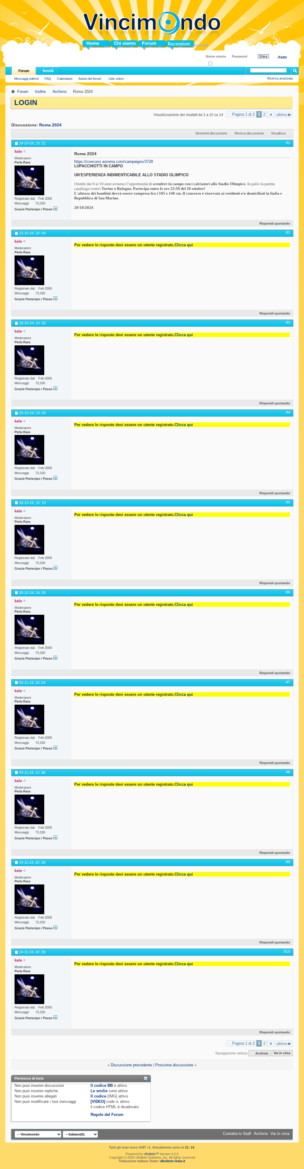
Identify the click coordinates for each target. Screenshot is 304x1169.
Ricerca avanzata (280, 78)
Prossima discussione (174, 1065)
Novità (48, 71)
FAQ (48, 78)
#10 (287, 951)
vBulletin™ (151, 1154)
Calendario (64, 78)
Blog (170, 45)
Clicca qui (184, 245)
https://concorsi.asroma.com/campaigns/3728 (113, 161)
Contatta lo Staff (237, 1133)
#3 (288, 322)
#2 (288, 233)
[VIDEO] (98, 1101)
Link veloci (116, 78)
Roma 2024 (50, 125)
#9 (288, 862)
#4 (288, 412)
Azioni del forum (89, 78)
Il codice (98, 1096)
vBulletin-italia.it (172, 1161)
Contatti (201, 45)
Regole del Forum (107, 1114)
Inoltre (40, 91)
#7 (288, 682)
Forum (144, 45)
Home (88, 45)
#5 (288, 502)
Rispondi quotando (274, 223)
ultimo (281, 114)
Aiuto (282, 57)
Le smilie (99, 1091)
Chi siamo (119, 45)
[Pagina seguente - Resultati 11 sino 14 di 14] (271, 115)
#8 (288, 772)
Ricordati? (219, 64)
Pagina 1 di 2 (243, 114)
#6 (288, 592)
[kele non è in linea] (29, 180)
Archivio (59, 91)
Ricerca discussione (249, 133)
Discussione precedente (131, 1065)
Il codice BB (102, 1085)
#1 (288, 143)
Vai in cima (282, 1053)
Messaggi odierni (26, 78)
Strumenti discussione (211, 133)
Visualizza (278, 133)
